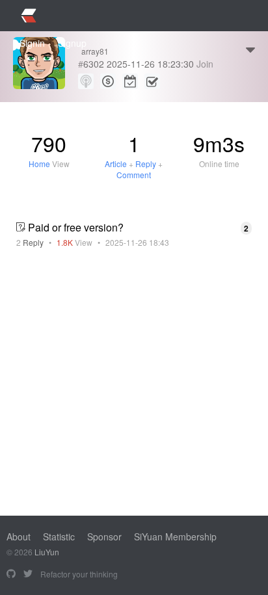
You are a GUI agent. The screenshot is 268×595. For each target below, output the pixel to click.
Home (39, 163)
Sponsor (104, 536)
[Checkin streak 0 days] (130, 81)
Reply (145, 163)
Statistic (59, 536)
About (19, 536)
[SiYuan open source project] (11, 574)
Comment (133, 174)
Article (116, 163)
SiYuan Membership (175, 536)
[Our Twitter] (28, 574)
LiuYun (46, 551)
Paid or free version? (76, 227)
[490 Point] (108, 81)
